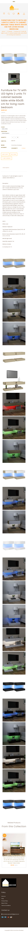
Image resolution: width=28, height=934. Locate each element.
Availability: (14, 148)
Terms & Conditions (6, 905)
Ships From (4, 131)
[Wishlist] (14, 14)
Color (3, 127)
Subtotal (3, 141)
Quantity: (3, 137)
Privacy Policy (4, 901)
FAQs (2, 898)
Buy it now (13, 154)
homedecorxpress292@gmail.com (11, 914)
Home (3, 31)
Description (6, 167)
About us (3, 896)
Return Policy (4, 903)
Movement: (4, 147)
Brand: (3, 145)
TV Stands (9, 31)
